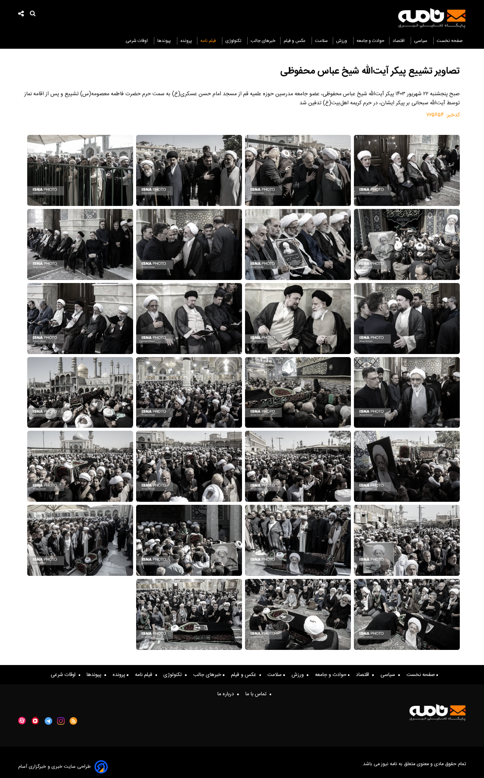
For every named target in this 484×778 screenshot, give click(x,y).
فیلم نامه (208, 41)
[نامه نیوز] (432, 18)
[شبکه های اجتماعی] (21, 14)
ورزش (342, 41)
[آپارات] (22, 721)
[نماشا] (35, 720)
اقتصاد (399, 41)
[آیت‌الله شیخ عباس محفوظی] (407, 170)
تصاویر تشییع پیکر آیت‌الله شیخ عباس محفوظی (370, 71)
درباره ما (227, 694)
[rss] (74, 721)
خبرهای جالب (263, 41)
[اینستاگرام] (61, 721)
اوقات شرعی (137, 41)
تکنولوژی (233, 41)
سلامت (321, 41)
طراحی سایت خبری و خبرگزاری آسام (54, 767)
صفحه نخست (450, 41)
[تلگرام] (48, 721)
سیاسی (421, 41)
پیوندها (164, 41)
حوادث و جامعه (370, 41)
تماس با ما (257, 694)
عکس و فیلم (295, 41)
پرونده (186, 41)
